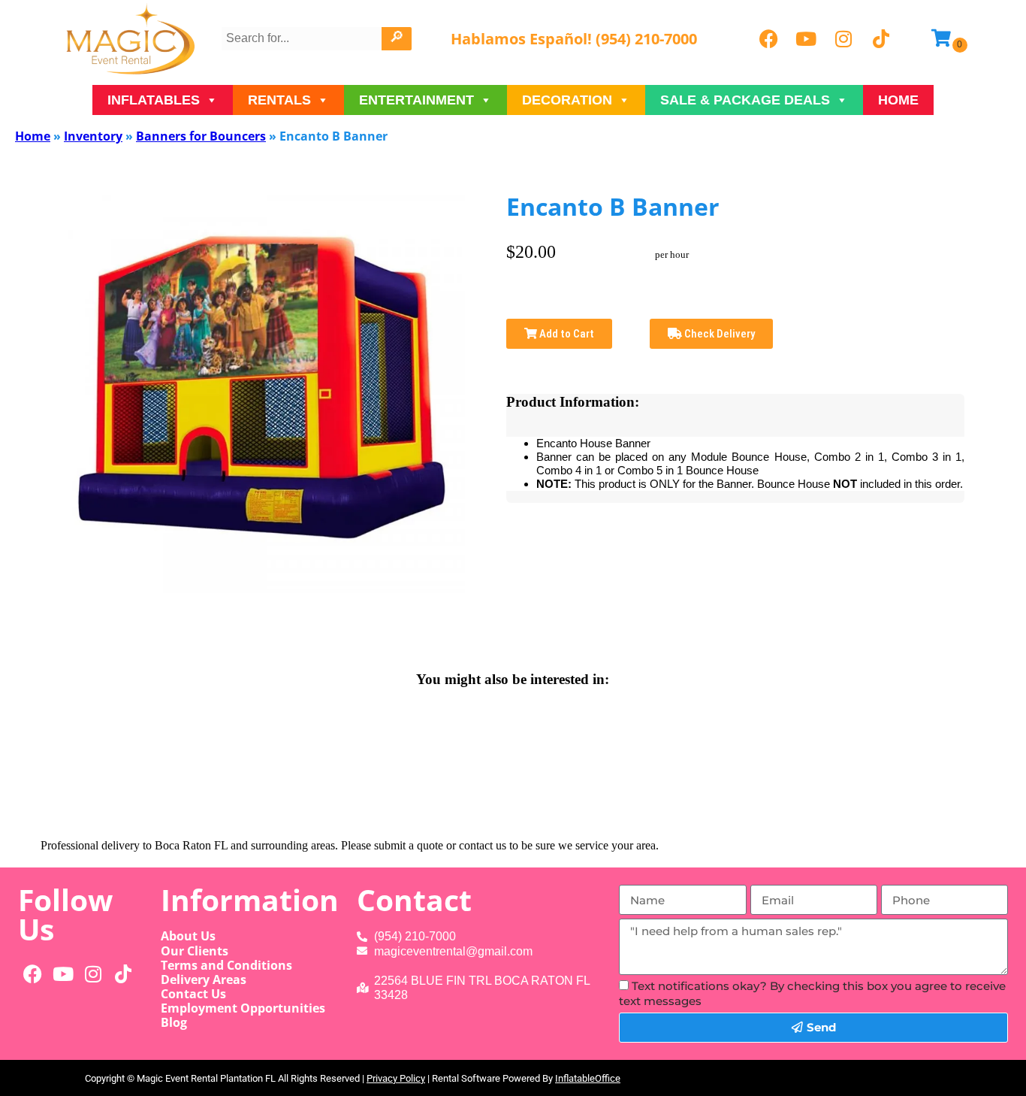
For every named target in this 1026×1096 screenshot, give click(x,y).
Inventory (93, 136)
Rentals (279, 99)
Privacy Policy (396, 1078)
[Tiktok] (881, 39)
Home (898, 99)
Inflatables (153, 99)
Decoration (567, 99)
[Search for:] (303, 38)
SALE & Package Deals (745, 99)
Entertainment (416, 99)
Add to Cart (565, 334)
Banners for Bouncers (201, 136)
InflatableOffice (587, 1078)
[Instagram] (843, 39)
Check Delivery (718, 334)
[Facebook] (768, 39)
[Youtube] (806, 39)
